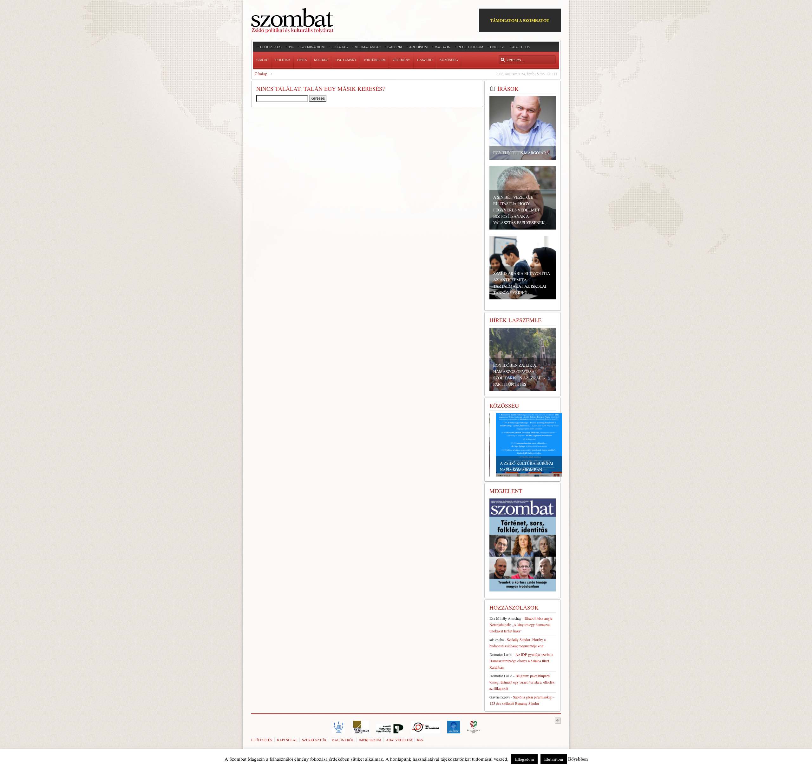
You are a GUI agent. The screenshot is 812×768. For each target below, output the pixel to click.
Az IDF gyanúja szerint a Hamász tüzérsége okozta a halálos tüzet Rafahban (521, 661)
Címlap (261, 74)
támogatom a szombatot (519, 20)
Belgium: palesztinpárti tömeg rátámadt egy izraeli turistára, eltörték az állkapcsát (521, 682)
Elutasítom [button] (553, 759)
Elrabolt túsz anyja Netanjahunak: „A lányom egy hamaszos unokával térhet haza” (520, 624)
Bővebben (578, 758)
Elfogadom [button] (524, 759)
